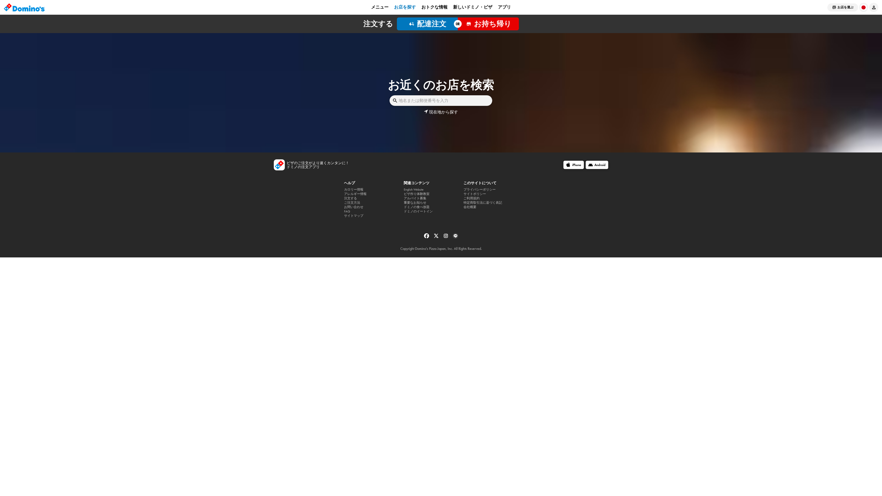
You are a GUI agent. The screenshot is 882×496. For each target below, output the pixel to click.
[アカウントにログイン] (873, 7)
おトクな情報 (434, 7)
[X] (436, 237)
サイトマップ (353, 216)
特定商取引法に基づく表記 (483, 203)
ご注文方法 (352, 203)
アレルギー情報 (355, 194)
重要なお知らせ (415, 203)
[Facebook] (427, 237)
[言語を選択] (863, 7)
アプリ (504, 7)
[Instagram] (446, 237)
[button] (441, 112)
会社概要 (470, 207)
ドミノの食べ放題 (417, 207)
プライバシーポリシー (480, 190)
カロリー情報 (353, 190)
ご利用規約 (472, 198)
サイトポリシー (475, 194)
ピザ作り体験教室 (417, 194)
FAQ (347, 211)
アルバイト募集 (415, 198)
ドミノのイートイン (418, 211)
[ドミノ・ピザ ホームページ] (24, 7)
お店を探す (405, 7)
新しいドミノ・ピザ (472, 7)
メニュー (380, 7)
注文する (350, 198)
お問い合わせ (353, 207)
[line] (455, 237)
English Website (414, 190)
